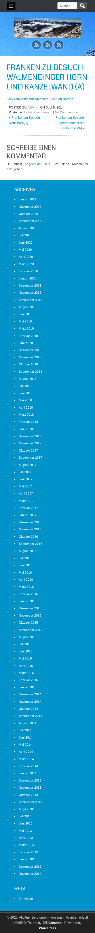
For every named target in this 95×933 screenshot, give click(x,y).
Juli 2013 (25, 816)
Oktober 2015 (28, 622)
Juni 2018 (25, 393)
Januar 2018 (27, 429)
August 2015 (27, 637)
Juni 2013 (25, 823)
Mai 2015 (25, 658)
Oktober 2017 (28, 450)
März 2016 (26, 586)
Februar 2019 (28, 336)
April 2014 (26, 751)
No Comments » (66, 112)
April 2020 (26, 256)
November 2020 (30, 206)
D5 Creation (52, 923)
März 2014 (26, 759)
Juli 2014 (25, 730)
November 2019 (30, 292)
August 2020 (27, 228)
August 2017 (27, 465)
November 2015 (30, 615)
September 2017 (30, 457)
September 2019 (30, 300)
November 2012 (30, 873)
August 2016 (27, 551)
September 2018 (30, 371)
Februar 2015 (28, 680)
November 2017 (30, 443)
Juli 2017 (25, 472)
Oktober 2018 (28, 364)
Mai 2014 (25, 744)
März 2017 (26, 500)
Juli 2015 (25, 644)
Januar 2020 (27, 278)
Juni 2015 (25, 651)
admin (33, 107)
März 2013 (26, 845)
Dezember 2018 (30, 350)
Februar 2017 (28, 508)
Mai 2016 (25, 572)
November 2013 (30, 787)
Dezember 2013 (30, 780)
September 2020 (30, 221)
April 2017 (26, 493)
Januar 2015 (27, 687)
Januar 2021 (27, 199)
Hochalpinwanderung (37, 112)
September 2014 (30, 716)
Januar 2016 (27, 601)
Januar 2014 (27, 773)
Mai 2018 (25, 400)
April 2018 (26, 407)
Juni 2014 (25, 737)
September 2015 (30, 630)
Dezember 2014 (30, 694)
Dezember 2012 (30, 866)
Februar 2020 (28, 271)
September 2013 (30, 802)
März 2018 (26, 414)
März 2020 (26, 264)
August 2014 (27, 723)
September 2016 (30, 543)
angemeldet (33, 164)
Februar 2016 (28, 594)
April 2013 (26, 838)
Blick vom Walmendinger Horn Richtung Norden (40, 99)
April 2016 (26, 579)
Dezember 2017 (30, 436)
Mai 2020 (25, 249)
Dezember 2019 (30, 285)
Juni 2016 (25, 565)
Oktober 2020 (28, 213)
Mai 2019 (25, 321)
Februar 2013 (28, 852)
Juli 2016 (25, 558)
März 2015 (26, 673)
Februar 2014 (28, 766)
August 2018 (27, 378)
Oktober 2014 (28, 708)
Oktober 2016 (28, 536)
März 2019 (26, 328)
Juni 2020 (25, 242)
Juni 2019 (25, 314)
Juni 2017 (25, 479)
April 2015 (26, 665)
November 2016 (30, 529)
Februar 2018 (28, 421)
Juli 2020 (25, 235)
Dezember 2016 (30, 522)
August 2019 (27, 307)
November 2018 (30, 357)
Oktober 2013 (28, 795)
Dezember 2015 (30, 608)
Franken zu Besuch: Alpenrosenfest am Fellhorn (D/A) (70, 123)
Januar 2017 (27, 515)
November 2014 (30, 701)
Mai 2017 (25, 486)
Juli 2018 (25, 386)
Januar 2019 (27, 343)
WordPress (47, 928)
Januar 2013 (27, 859)
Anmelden (26, 898)
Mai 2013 (25, 830)
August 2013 (27, 809)
